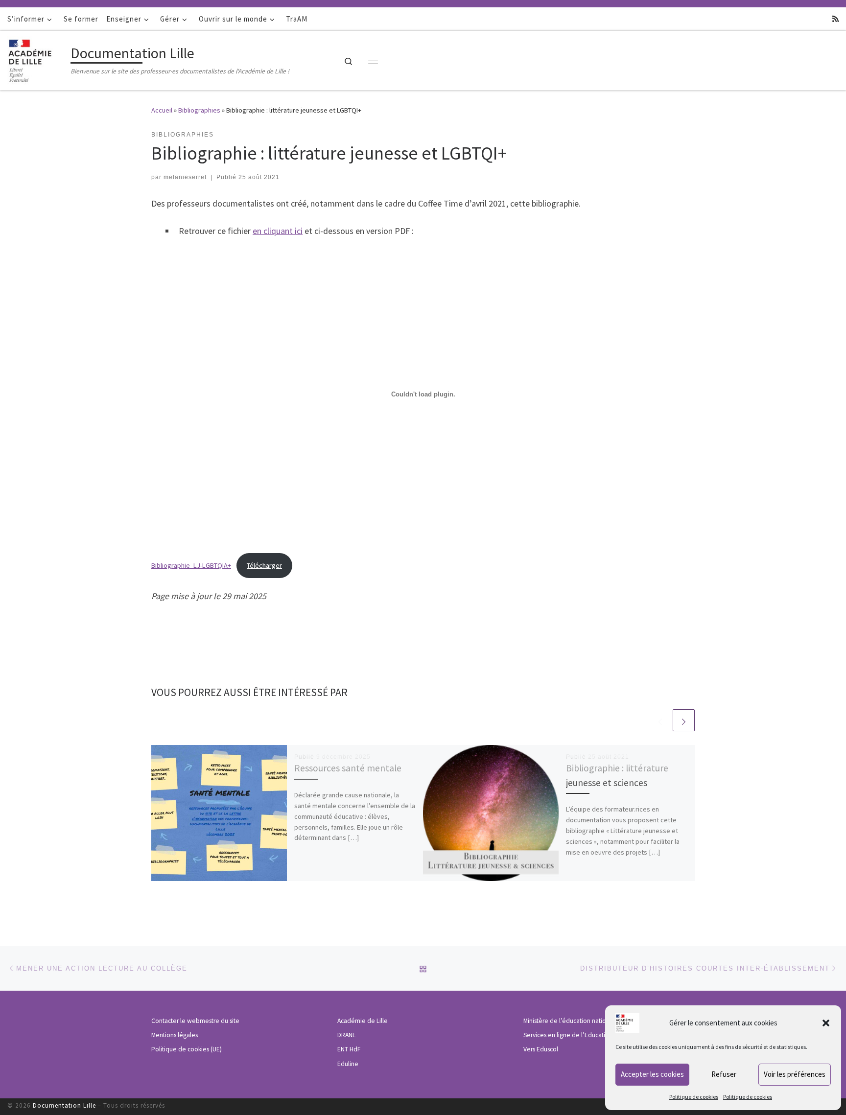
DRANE (346, 1035)
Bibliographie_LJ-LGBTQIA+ (191, 565)
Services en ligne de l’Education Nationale (582, 1035)
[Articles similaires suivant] (684, 720)
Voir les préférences (794, 1074)
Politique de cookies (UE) (186, 1049)
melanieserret (185, 177)
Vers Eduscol (540, 1049)
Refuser (723, 1074)
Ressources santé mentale (347, 768)
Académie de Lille (362, 1021)
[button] (826, 1023)
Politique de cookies (693, 1096)
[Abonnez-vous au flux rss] (835, 18)
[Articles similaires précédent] (660, 720)
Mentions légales (174, 1035)
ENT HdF (348, 1049)
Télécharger (264, 565)
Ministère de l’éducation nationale (570, 1021)
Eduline (347, 1064)
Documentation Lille (64, 1105)
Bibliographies (199, 110)
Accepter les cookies (652, 1074)
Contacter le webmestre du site (195, 1021)
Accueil (161, 110)
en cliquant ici (278, 230)
